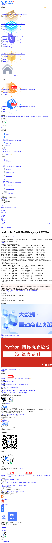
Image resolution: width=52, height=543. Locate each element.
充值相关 (12, 387)
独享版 (4, 59)
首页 (2, 227)
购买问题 (5, 151)
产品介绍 (5, 139)
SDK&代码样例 (10, 189)
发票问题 (19, 151)
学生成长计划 (10, 384)
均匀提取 (5, 39)
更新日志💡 (9, 154)
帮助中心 (8, 134)
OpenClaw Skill (25, 384)
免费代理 (9, 227)
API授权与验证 (9, 186)
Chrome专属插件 (18, 384)
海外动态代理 (4, 381)
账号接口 (5, 182)
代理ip (7, 290)
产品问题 (10, 151)
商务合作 (16, 392)
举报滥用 (21, 392)
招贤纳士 (26, 392)
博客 (5, 227)
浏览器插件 (7, 145)
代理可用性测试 (10, 172)
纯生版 (16, 75)
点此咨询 (8, 403)
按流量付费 (5, 92)
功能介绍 (8, 143)
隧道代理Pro (3, 378)
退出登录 (49, 223)
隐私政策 (29, 390)
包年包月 (5, 16)
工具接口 (19, 182)
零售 (4, 111)
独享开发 (14, 166)
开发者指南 (12, 390)
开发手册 (5, 165)
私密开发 (10, 166)
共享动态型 (5, 56)
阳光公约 (34, 390)
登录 (2, 219)
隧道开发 (5, 166)
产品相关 (7, 387)
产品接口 (14, 182)
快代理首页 (27, 290)
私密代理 (10, 140)
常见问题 (5, 149)
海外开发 (19, 166)
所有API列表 (6, 181)
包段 (4, 109)
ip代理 (11, 290)
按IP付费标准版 (7, 41)
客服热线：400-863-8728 (6, 486)
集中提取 (5, 44)
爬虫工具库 (10, 193)
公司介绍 (3, 392)
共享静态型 (6, 61)
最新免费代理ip (34, 290)
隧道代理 (5, 140)
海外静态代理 (10, 381)
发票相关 (16, 387)
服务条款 (25, 390)
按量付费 (5, 29)
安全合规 (7, 392)
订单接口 (10, 182)
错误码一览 (9, 176)
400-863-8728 (4, 198)
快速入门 (8, 161)
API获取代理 (9, 169)
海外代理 (19, 140)
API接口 (7, 390)
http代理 (16, 290)
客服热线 (7, 541)
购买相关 (3, 387)
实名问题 (14, 151)
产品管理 (3, 14)
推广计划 (12, 392)
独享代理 (14, 140)
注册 (4, 222)
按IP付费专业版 (6, 46)
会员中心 (3, 223)
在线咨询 (3, 541)
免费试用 (3, 242)
